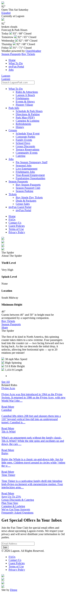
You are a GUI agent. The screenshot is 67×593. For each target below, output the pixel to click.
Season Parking (24, 191)
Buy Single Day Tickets (29, 197)
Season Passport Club (28, 187)
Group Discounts (25, 146)
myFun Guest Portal (20, 207)
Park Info (14, 107)
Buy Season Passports (28, 184)
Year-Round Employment (30, 175)
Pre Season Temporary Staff (31, 162)
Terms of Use (16, 229)
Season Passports (11, 54)
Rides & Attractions (27, 91)
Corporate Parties (25, 136)
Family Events (24, 139)
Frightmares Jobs (25, 171)
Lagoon (5, 75)
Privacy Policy (17, 232)
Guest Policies (17, 225)
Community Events (27, 152)
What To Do (16, 63)
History (20, 127)
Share (4, 327)
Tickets (13, 194)
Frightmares (22, 98)
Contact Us (15, 222)
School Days (23, 143)
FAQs (12, 219)
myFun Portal (16, 66)
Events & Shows (25, 101)
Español (6, 12)
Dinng (13, 589)
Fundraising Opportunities (30, 178)
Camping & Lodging (27, 120)
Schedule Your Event (27, 133)
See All (5, 381)
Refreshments (23, 123)
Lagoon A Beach (25, 95)
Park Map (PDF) (25, 117)
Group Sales (23, 203)
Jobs (11, 69)
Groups (13, 130)
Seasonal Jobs (23, 165)
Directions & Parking (28, 114)
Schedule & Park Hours (29, 111)
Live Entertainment (26, 168)
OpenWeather (33, 50)
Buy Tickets (28, 54)
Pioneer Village (24, 104)
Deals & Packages (26, 200)
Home (12, 60)
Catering (20, 155)
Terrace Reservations (27, 149)
